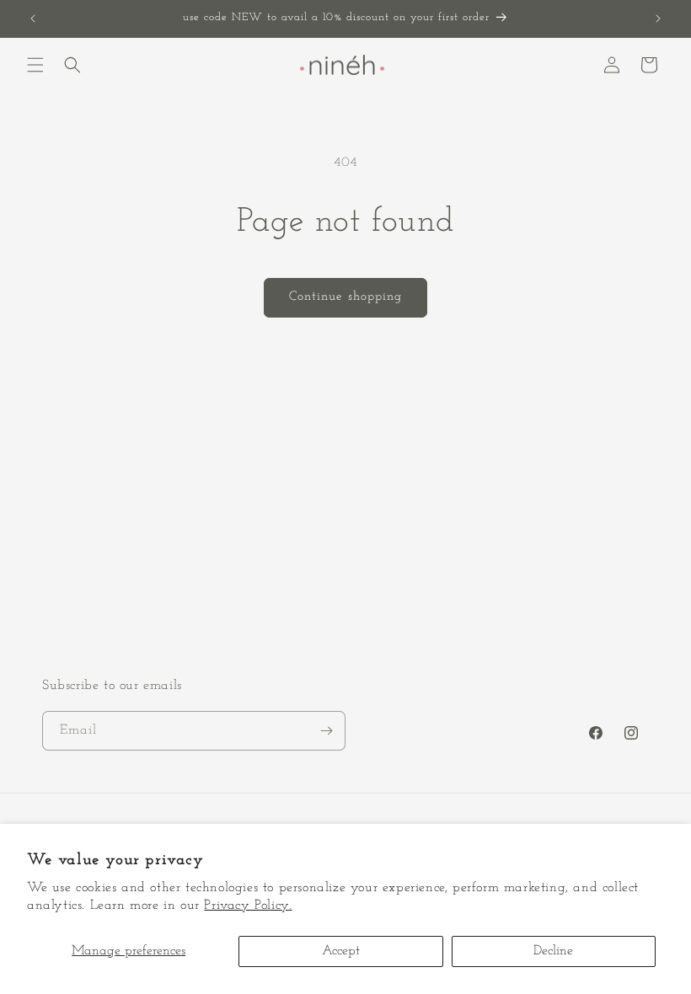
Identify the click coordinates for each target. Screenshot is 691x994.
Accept (341, 951)
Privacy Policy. (248, 905)
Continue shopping (345, 297)
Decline (553, 951)
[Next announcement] (658, 18)
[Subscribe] (326, 731)
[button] (35, 64)
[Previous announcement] (32, 18)
